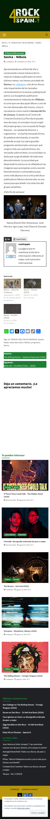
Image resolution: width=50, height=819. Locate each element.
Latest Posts (21, 239)
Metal (6, 342)
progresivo (35, 342)
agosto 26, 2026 (24, 500)
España (41, 339)
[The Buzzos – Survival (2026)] (25, 567)
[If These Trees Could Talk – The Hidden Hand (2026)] (25, 475)
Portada (8, 487)
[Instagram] (14, 256)
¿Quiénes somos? (30, 789)
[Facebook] (11, 256)
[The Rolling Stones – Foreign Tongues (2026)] (25, 657)
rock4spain (10, 62)
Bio (8, 239)
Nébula (27, 342)
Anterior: (25, 355)
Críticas (7, 579)
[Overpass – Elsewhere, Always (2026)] (25, 612)
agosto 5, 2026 (21, 679)
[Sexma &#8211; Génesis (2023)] (32, 283)
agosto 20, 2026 (24, 545)
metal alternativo (16, 342)
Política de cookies (23, 808)
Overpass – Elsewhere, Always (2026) (20, 631)
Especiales (22, 535)
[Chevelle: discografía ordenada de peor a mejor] (25, 522)
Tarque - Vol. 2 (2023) (12, 774)
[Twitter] (7, 256)
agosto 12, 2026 (21, 634)
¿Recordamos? (10, 535)
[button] (4, 34)
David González (11, 500)
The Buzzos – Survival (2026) (16, 586)
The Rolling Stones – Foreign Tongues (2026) (23, 676)
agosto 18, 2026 (21, 590)
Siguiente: (20, 364)
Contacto (14, 789)
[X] (19, 795)
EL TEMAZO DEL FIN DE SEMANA (22, 339)
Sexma (6, 345)
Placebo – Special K (22, 732)
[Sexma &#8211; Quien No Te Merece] (12, 283)
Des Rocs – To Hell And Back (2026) (28, 712)
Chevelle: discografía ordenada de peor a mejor (25, 541)
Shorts (16, 487)
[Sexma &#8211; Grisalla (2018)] (12, 309)
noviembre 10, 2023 (24, 62)
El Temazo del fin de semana (14, 53)
